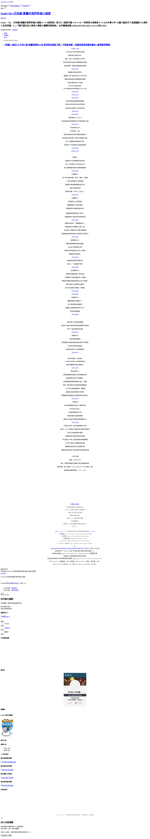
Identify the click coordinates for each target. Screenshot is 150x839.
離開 (10, 835)
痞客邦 (12, 583)
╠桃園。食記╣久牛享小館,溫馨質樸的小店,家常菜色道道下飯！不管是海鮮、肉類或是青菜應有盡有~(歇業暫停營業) (57, 45)
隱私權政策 (85, 815)
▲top (2, 593)
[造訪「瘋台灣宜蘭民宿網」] (8, 762)
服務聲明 (91, 815)
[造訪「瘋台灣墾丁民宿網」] (7, 778)
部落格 (6, 35)
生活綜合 (15, 30)
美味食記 (14, 588)
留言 (16, 583)
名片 (5, 37)
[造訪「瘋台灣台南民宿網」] (7, 770)
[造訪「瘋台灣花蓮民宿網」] (7, 785)
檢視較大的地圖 (75, 504)
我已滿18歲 (4, 835)
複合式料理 (14, 590)
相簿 (5, 33)
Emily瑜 (3, 573)
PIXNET (62, 815)
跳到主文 (3, 18)
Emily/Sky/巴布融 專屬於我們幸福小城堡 (26, 13)
